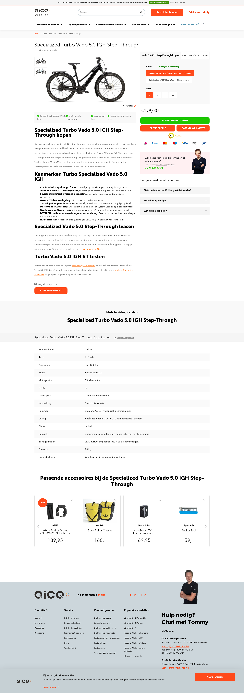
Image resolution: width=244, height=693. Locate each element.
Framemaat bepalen (74, 632)
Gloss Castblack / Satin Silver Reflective (170, 73)
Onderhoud (70, 648)
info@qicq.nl (161, 165)
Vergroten (128, 105)
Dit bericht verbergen (158, 2)
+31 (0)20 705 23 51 (175, 668)
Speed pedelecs (77, 24)
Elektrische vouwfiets (104, 632)
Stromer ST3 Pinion (133, 623)
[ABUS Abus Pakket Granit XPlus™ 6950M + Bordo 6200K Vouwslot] (55, 511)
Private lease (158, 128)
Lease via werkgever (193, 128)
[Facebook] (130, 594)
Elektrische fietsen (48, 24)
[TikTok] (145, 594)
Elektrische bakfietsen (109, 24)
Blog (66, 642)
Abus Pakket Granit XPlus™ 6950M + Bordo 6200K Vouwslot (55, 532)
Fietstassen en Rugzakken (107, 638)
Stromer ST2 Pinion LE (135, 617)
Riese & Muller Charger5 (136, 632)
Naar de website (215, 677)
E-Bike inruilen (71, 617)
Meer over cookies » (178, 2)
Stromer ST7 (130, 627)
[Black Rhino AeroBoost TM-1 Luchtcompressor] (144, 511)
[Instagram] (135, 594)
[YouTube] (140, 594)
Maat (148, 88)
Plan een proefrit (51, 290)
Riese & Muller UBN (133, 638)
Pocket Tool (188, 530)
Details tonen (49, 687)
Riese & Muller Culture (135, 642)
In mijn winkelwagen (175, 120)
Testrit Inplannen (166, 12)
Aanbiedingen (163, 24)
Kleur (149, 66)
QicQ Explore (189, 24)
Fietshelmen (100, 642)
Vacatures (39, 627)
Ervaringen (39, 623)
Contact (38, 617)
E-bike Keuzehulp (199, 12)
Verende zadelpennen (105, 652)
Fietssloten (99, 648)
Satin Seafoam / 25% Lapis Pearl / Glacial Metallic (169, 80)
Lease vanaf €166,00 (195, 55)
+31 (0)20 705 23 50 (175, 646)
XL (173, 95)
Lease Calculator (72, 623)
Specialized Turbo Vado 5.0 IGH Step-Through (62, 33)
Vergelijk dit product (50, 50)
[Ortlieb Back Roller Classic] (100, 511)
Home (36, 33)
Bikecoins (39, 632)
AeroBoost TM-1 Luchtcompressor (144, 532)
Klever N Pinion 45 (133, 656)
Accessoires (139, 24)
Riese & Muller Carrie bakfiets (134, 649)
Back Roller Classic (100, 530)
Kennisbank (70, 638)
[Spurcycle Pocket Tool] (189, 511)
